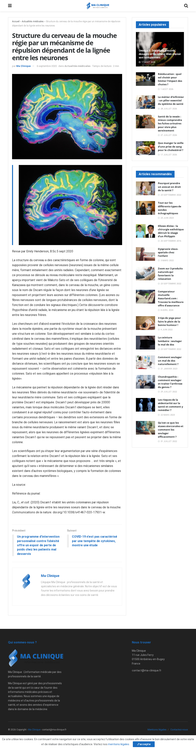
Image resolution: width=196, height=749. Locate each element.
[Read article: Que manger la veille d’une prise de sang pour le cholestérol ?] (145, 148)
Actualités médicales (33, 21)
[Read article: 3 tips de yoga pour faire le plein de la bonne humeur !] (145, 323)
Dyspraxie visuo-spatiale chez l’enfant (168, 252)
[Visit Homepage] (97, 6)
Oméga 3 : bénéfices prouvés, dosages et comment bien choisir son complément (160, 54)
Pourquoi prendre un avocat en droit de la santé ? (169, 186)
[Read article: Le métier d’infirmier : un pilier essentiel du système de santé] (145, 102)
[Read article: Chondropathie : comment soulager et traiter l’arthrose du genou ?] (145, 382)
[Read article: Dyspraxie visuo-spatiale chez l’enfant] (145, 254)
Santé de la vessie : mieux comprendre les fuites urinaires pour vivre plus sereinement (170, 123)
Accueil (16, 21)
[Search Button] (186, 5)
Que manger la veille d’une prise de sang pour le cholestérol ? (171, 146)
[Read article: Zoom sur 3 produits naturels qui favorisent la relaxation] (145, 274)
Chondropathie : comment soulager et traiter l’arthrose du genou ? (170, 382)
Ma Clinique (23, 66)
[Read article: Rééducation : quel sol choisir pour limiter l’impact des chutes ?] (145, 79)
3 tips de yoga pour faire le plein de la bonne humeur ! (169, 321)
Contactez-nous (179, 729)
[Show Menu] (10, 5)
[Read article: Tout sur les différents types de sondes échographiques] (145, 208)
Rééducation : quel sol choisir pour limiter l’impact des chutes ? (170, 79)
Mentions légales (157, 729)
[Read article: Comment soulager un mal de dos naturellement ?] (145, 362)
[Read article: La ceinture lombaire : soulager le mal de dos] (145, 342)
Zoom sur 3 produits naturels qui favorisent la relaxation (170, 274)
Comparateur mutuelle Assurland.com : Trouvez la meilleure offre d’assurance (171, 298)
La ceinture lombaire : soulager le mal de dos (170, 341)
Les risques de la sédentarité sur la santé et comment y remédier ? (170, 405)
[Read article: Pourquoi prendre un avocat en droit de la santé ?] (145, 188)
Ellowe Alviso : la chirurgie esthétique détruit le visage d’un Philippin (171, 231)
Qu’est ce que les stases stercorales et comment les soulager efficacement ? (170, 429)
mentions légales (119, 744)
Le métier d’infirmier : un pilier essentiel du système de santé (171, 100)
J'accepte (144, 744)
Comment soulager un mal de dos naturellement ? (170, 360)
